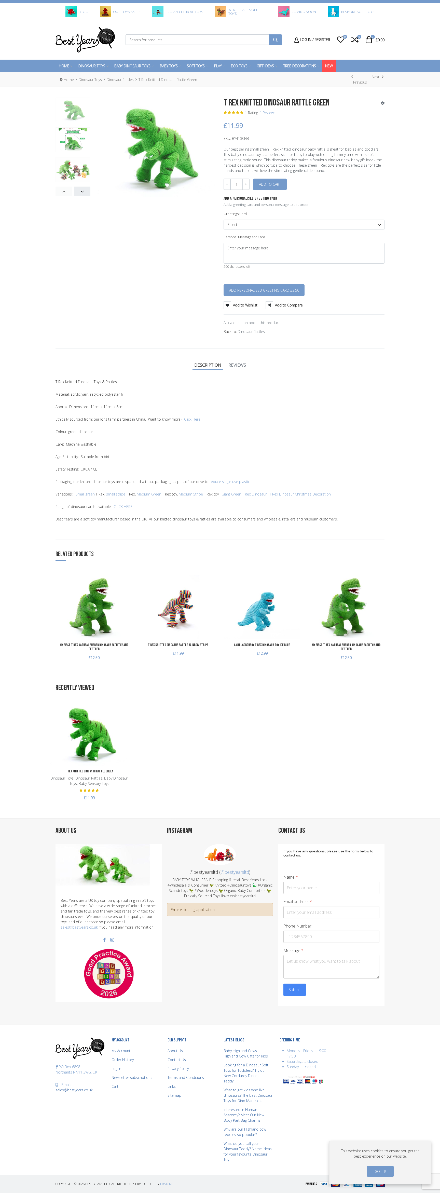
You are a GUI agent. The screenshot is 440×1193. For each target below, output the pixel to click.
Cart (115, 1086)
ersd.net (167, 1184)
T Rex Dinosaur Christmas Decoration (300, 494)
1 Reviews (268, 112)
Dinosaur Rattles (251, 331)
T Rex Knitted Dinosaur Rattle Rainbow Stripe (178, 645)
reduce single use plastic (230, 481)
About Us (175, 1050)
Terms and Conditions (186, 1077)
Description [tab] (207, 365)
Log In (116, 1068)
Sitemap (174, 1095)
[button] (340, 39)
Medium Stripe (191, 494)
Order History (123, 1059)
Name (290, 877)
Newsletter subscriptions (132, 1077)
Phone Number (297, 926)
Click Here (192, 419)
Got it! (380, 1171)
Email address (297, 901)
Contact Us (177, 1059)
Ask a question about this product (252, 322)
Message (293, 950)
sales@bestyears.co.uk (79, 927)
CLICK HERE (123, 506)
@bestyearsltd (235, 872)
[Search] (275, 39)
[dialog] (380, 1162)
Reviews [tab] (237, 365)
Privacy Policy (178, 1068)
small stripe (115, 494)
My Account (121, 1050)
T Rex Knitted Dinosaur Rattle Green (89, 771)
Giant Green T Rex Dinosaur (244, 494)
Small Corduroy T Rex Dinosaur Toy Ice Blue (262, 645)
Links (172, 1086)
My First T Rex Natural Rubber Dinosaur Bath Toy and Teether (94, 647)
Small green (85, 494)
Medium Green (149, 494)
